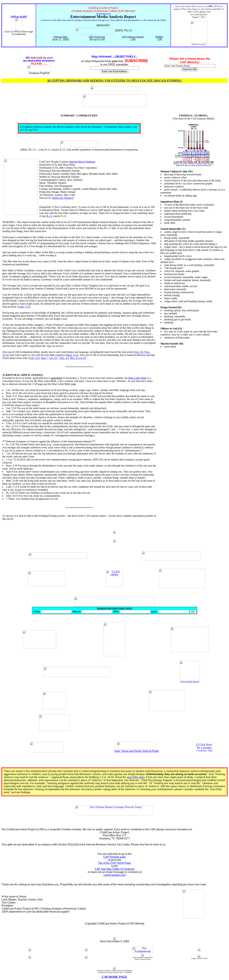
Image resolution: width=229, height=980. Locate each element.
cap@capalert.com (114, 875)
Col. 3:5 (53, 358)
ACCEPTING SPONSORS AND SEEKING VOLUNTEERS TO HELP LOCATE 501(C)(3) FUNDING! (114, 80)
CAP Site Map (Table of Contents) (115, 869)
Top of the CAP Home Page (114, 863)
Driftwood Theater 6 (63, 198)
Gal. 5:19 (34, 358)
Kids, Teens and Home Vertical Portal (136, 751)
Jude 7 (44, 358)
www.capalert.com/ (103, 13)
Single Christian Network (189, 681)
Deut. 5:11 (72, 355)
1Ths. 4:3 (64, 358)
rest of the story (136, 777)
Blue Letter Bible (137, 378)
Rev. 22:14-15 (77, 358)
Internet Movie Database (82, 161)
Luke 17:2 (23, 306)
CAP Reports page (114, 856)
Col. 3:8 (139, 352)
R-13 (49, 216)
